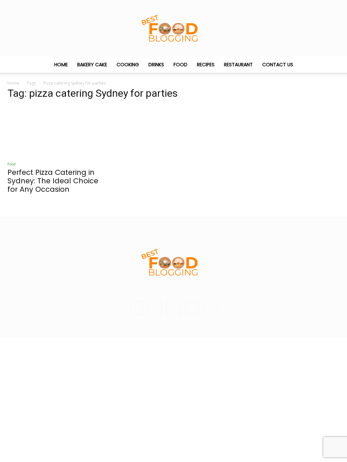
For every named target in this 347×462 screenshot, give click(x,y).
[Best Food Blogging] (173, 28)
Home (61, 64)
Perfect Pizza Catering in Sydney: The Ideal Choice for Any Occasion (52, 180)
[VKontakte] (192, 308)
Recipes (206, 64)
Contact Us (277, 64)
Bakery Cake (92, 64)
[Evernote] (137, 308)
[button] (331, 65)
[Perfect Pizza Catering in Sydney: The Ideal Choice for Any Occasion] (58, 131)
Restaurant (238, 64)
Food (180, 64)
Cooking (128, 64)
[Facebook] (155, 308)
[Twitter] (173, 308)
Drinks (156, 64)
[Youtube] (210, 308)
